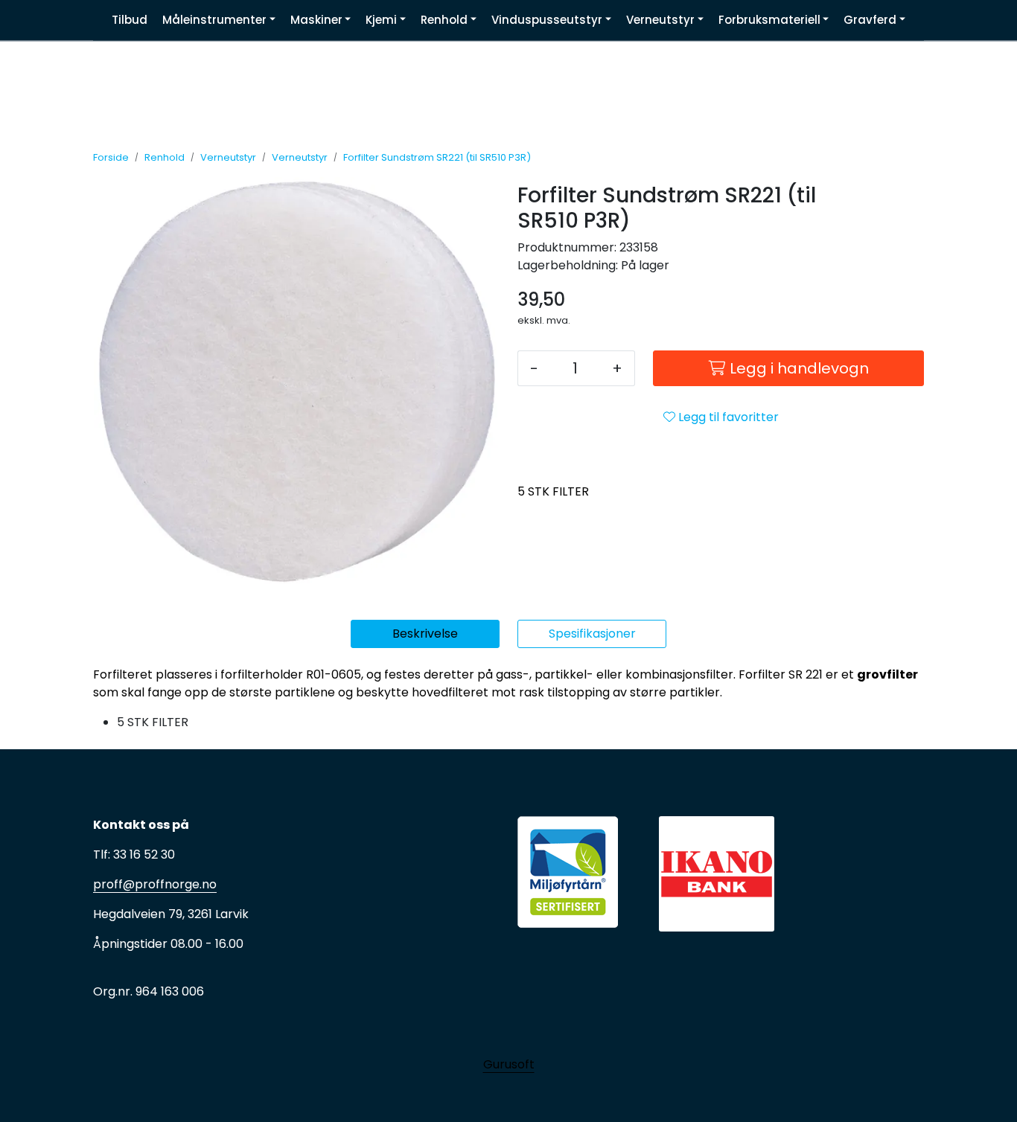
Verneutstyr (660, 20)
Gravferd (870, 20)
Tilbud (129, 20)
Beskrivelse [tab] (425, 633)
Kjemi (381, 20)
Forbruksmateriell (769, 20)
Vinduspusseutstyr (546, 20)
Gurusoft (509, 1064)
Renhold (444, 20)
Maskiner (316, 20)
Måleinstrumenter (214, 20)
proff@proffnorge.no (155, 884)
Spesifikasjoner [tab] (592, 633)
